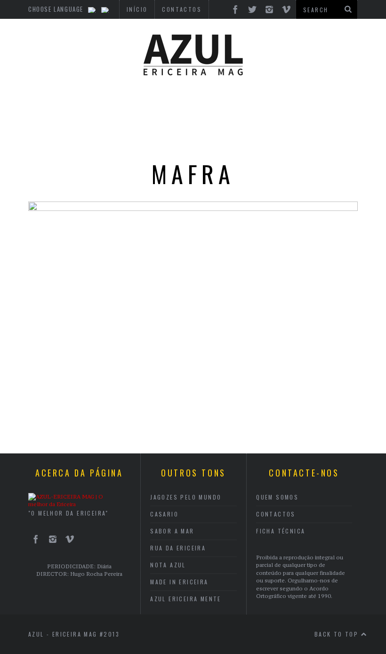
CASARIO (164, 514)
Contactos (276, 514)
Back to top (337, 634)
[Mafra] (193, 208)
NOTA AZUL (168, 565)
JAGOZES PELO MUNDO (185, 497)
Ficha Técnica (280, 531)
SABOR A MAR (172, 531)
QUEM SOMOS (277, 497)
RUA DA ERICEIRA (178, 548)
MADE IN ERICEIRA (179, 582)
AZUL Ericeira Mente (185, 599)
